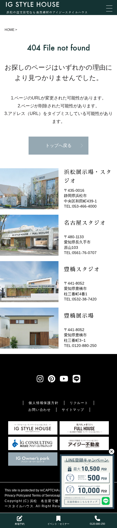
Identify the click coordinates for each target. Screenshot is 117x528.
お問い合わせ (39, 410)
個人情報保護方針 (44, 403)
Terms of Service (44, 495)
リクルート (79, 403)
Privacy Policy (15, 495)
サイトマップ (73, 410)
